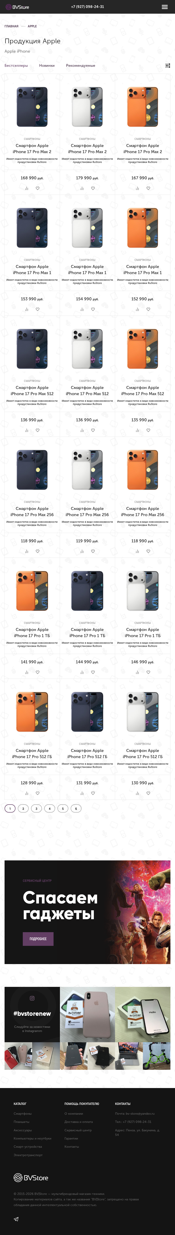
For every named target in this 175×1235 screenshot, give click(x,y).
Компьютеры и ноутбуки (32, 1138)
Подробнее (38, 939)
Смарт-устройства (28, 1147)
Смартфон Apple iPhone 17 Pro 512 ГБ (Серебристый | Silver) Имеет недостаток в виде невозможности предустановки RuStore (143, 754)
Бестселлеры (16, 65)
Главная (11, 26)
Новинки (47, 65)
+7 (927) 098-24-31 (87, 7)
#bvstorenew (32, 1014)
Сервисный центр (78, 1130)
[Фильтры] (167, 65)
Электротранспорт (28, 1155)
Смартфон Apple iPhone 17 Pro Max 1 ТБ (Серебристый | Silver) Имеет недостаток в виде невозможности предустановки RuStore (87, 270)
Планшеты (21, 1122)
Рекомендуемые (80, 65)
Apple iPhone (17, 51)
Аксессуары (23, 1130)
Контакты (71, 1147)
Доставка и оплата (78, 1122)
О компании (73, 1114)
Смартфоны (32, 139)
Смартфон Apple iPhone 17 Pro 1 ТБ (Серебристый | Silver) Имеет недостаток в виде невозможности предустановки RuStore (143, 633)
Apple (32, 26)
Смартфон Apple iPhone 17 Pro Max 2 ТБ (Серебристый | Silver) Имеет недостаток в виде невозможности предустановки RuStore (87, 149)
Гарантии (71, 1138)
